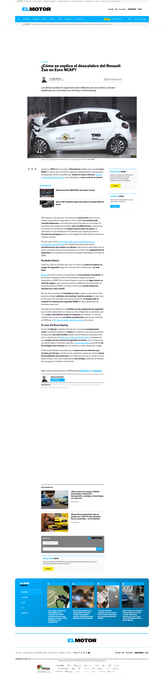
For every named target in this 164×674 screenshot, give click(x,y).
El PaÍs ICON (86, 671)
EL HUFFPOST (24, 597)
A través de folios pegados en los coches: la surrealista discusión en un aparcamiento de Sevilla (107, 614)
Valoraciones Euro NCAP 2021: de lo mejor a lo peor (75, 190)
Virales (60, 19)
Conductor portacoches (77, 1)
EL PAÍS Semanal (100, 668)
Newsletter (80, 19)
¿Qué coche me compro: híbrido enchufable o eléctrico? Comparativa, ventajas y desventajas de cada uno (87, 494)
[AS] (116, 9)
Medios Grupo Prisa (43, 672)
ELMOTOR (24, 592)
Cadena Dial (93, 668)
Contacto (68, 652)
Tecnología (68, 19)
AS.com (102, 666)
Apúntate (48, 568)
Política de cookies (52, 652)
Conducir (44, 19)
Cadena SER (96, 666)
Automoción (66, 385)
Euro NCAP (92, 385)
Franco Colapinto (115, 1)
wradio (78, 668)
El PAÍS (60, 666)
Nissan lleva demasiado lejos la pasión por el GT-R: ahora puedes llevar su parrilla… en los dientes (86, 516)
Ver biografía (55, 380)
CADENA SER (24, 613)
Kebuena (114, 668)
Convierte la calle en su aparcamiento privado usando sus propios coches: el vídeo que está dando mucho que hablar (83, 614)
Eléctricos (35, 19)
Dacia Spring (84, 385)
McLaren (103, 1)
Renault (44, 275)
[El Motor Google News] (89, 653)
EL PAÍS (23, 602)
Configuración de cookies (40, 652)
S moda (93, 671)
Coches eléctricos (75, 385)
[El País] (111, 9)
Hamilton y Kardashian (50, 1)
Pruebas (52, 19)
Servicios (107, 19)
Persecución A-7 (37, 1)
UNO (73, 668)
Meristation (111, 671)
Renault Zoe (44, 387)
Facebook (84, 370)
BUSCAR (115, 206)
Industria (98, 385)
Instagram (97, 370)
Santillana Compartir (88, 666)
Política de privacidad (27, 652)
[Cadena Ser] (140, 9)
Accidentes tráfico (57, 385)
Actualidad (26, 19)
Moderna (68, 671)
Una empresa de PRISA (43, 667)
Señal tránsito (28, 1)
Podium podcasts (78, 671)
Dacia (62, 387)
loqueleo (102, 671)
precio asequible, (82, 343)
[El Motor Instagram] (84, 653)
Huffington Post (62, 668)
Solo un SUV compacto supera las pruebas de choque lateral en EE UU (80, 203)
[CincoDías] (122, 9)
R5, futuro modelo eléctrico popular (68, 320)
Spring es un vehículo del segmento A (74, 337)
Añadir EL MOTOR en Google (114, 79)
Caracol (115, 666)
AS (22, 607)
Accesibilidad (61, 652)
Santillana (78, 666)
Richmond (59, 671)
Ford (108, 1)
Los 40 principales (69, 666)
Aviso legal (18, 652)
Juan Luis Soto (56, 78)
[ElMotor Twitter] (81, 653)
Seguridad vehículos (54, 387)
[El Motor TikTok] (86, 653)
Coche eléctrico (89, 1)
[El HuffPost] (132, 9)
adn (109, 666)
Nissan (97, 1)
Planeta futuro (107, 668)
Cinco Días (86, 668)
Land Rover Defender (63, 1)
